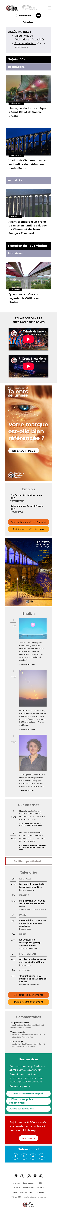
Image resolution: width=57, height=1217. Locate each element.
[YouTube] (42, 1156)
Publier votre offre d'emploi (28, 529)
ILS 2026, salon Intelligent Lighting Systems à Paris (30, 943)
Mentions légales (20, 1192)
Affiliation (40, 1188)
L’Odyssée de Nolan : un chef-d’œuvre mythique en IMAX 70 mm (32, 847)
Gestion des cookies (36, 1192)
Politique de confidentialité (23, 1188)
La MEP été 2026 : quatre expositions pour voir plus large (32, 923)
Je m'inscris (28, 1138)
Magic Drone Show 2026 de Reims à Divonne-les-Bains (32, 904)
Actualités (38, 39)
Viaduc (23, 35)
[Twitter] (33, 1156)
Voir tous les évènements (28, 994)
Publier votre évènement (28, 1001)
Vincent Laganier (17, 1032)
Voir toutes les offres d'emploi (28, 522)
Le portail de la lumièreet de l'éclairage (29, 8)
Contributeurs (28, 1183)
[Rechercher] (38, 15)
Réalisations (21, 39)
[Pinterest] (16, 1176)
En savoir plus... (28, 664)
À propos (16, 1183)
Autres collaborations (21, 1108)
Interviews (21, 47)
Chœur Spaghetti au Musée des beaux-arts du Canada (33, 979)
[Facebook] (15, 1156)
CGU (40, 1183)
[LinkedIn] (24, 1156)
